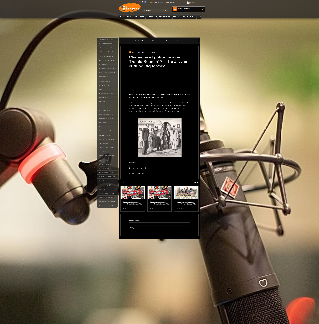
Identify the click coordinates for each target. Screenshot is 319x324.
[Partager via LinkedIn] (137, 168)
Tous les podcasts (126, 40)
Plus (167, 40)
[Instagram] (140, 2)
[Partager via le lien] (142, 168)
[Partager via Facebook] (129, 168)
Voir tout (196, 182)
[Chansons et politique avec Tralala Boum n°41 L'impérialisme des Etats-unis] (186, 192)
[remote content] (159, 82)
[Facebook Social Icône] (145, 2)
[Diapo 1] (153, 7)
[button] (188, 2)
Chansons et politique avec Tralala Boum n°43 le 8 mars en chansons (132, 203)
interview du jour (157, 40)
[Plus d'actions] (189, 52)
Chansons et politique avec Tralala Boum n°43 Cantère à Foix (159, 203)
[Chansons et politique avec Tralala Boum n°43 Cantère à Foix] (160, 192)
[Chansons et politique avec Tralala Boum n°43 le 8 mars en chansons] (133, 192)
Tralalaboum (132, 162)
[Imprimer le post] (146, 168)
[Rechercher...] (166, 10)
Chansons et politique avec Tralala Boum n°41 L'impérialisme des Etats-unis (186, 203)
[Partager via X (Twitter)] (133, 168)
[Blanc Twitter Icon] (142, 2)
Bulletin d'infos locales (142, 40)
